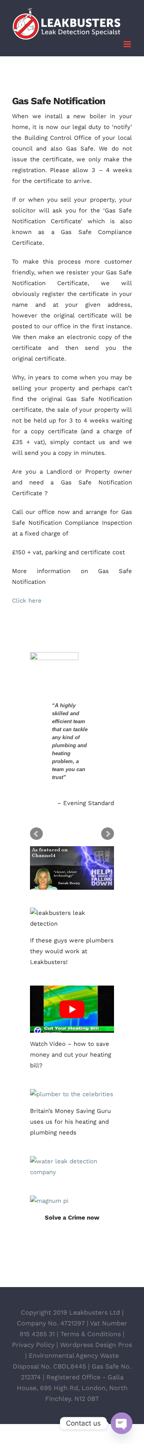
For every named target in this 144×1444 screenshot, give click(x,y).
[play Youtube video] (72, 1009)
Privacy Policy (33, 1345)
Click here (27, 600)
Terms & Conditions (90, 1334)
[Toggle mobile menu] (128, 44)
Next (107, 833)
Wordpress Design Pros (96, 1345)
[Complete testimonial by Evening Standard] (71, 666)
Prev (36, 833)
